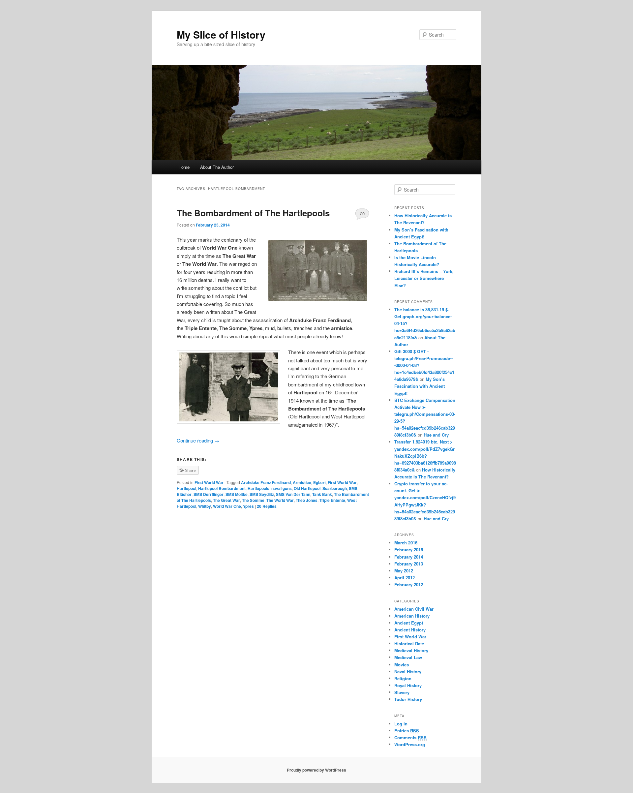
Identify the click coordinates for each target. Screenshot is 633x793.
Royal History (408, 685)
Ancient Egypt (408, 623)
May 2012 (403, 570)
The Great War (226, 500)
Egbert (319, 482)
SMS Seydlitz (262, 494)
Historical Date (409, 643)
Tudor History (408, 699)
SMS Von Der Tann (293, 494)
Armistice (302, 482)
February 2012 (408, 584)
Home (184, 167)
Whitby (204, 506)
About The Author (217, 167)
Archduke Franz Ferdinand (266, 482)
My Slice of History (221, 34)
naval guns (281, 488)
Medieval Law (408, 657)
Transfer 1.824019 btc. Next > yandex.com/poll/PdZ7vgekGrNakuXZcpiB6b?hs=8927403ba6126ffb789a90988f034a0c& (425, 456)
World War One (227, 506)
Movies (401, 664)
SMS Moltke (237, 494)
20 (362, 213)
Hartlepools (258, 488)
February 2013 (408, 564)
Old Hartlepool (307, 488)
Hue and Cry (436, 435)
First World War (209, 482)
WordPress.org (409, 744)
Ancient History (410, 629)
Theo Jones (306, 500)
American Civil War (414, 609)
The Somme (253, 500)
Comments (410, 737)
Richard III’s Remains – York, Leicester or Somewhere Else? (424, 278)
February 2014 (408, 557)
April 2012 (404, 577)
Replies (267, 506)
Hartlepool (186, 488)
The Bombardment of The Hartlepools (253, 213)
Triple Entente (332, 500)
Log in (400, 723)
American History (412, 616)
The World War (280, 500)
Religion (402, 678)
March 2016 (405, 542)
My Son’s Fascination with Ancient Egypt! (419, 386)
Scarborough (334, 488)
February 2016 (408, 549)
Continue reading (198, 440)
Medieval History (411, 650)
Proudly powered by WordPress (316, 770)
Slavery (401, 692)
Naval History (407, 671)
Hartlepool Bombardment (222, 488)
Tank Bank (322, 494)
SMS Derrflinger (209, 494)
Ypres (248, 506)
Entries (406, 730)
